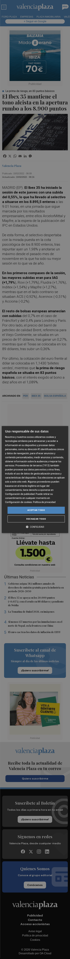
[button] (35, 527)
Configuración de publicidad (20, 494)
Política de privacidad (44, 502)
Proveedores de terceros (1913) (32, 465)
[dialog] (35, 479)
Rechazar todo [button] (36, 518)
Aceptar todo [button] (36, 510)
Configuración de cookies (18, 502)
